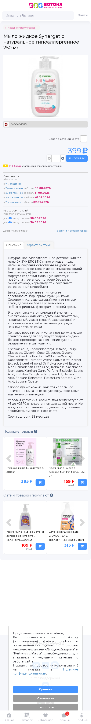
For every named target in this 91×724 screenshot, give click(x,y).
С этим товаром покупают (26, 495)
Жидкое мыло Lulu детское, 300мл (25, 469)
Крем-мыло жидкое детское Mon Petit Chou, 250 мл (67, 471)
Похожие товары (18, 431)
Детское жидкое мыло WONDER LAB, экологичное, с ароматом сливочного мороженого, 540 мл (66, 536)
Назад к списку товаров (22, 27)
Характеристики (38, 245)
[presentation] (9, 464)
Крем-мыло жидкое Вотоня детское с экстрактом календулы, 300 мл (25, 535)
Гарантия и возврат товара (72, 230)
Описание (13, 245)
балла (17, 166)
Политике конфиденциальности (45, 671)
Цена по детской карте (63, 138)
